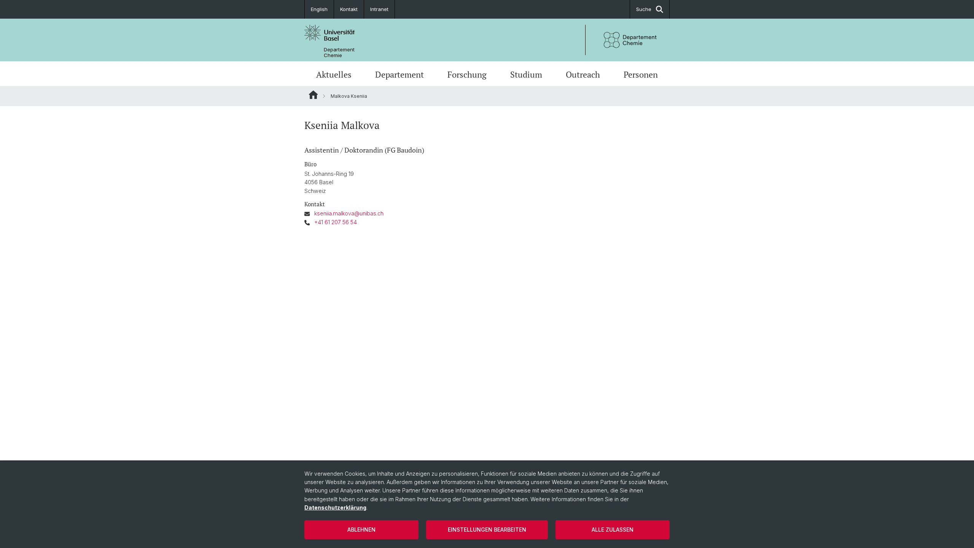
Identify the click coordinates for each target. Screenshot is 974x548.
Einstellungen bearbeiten (487, 529)
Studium (526, 74)
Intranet (379, 9)
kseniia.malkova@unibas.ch (349, 213)
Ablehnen (361, 529)
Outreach (583, 74)
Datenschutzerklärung (335, 507)
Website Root (313, 95)
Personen (641, 74)
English (319, 9)
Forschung (467, 74)
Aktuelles (334, 74)
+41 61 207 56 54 (335, 222)
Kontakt (349, 9)
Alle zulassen (612, 529)
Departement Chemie (339, 52)
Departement (399, 74)
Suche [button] (643, 9)
